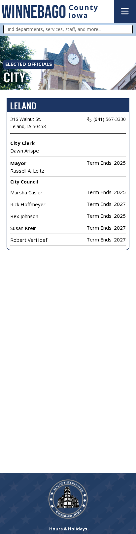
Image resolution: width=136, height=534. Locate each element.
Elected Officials (28, 64)
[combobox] (68, 29)
